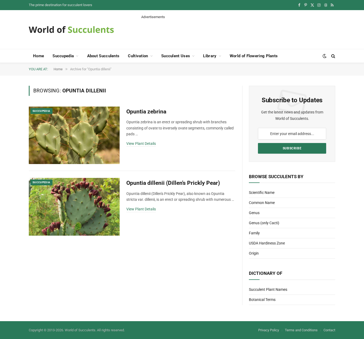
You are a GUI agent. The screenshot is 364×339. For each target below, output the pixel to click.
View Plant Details (141, 143)
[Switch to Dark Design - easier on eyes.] (324, 56)
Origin (254, 253)
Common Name (262, 203)
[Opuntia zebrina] (74, 135)
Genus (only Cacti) (264, 223)
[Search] (332, 56)
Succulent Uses (175, 56)
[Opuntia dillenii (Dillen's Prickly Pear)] (74, 207)
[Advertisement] (238, 31)
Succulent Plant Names (268, 289)
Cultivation (138, 56)
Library (209, 56)
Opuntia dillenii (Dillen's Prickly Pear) (173, 183)
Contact (329, 330)
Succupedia (63, 56)
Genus (254, 213)
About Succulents (103, 56)
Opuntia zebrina (146, 111)
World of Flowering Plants (254, 56)
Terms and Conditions (301, 330)
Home (38, 56)
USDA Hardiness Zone (267, 243)
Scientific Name (261, 192)
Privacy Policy (268, 330)
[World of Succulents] (71, 29)
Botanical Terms (262, 299)
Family (254, 233)
